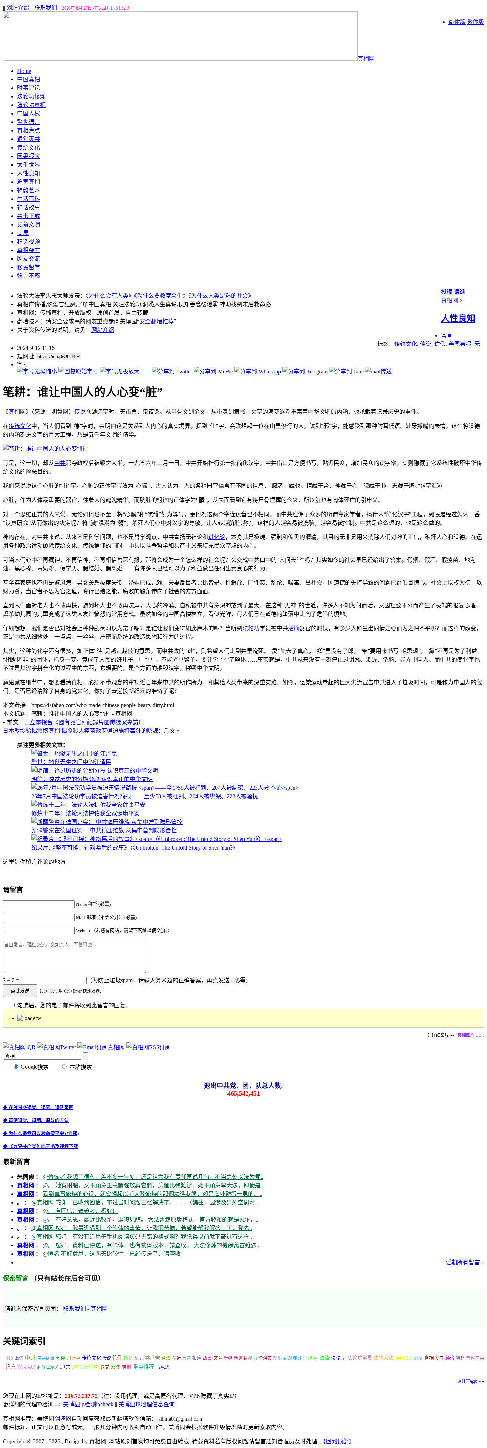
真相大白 (434, 1358)
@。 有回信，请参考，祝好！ (80, 1211)
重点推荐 (143, 1367)
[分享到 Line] (346, 371)
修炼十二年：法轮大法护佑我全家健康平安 (85, 813)
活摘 (293, 628)
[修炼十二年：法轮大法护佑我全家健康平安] (88, 805)
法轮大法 (384, 1358)
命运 (176, 1358)
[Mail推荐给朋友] (378, 371)
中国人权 (28, 113)
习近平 (74, 1358)
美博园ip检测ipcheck (88, 1404)
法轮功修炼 (31, 96)
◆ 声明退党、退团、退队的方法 (36, 1120)
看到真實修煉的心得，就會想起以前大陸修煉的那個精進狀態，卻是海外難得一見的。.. (152, 1194)
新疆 (228, 1358)
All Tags (467, 1381)
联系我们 (45, 8)
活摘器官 (403, 1358)
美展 (23, 233)
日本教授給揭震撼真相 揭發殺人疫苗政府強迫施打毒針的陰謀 (80, 731)
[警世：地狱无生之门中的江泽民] (74, 754)
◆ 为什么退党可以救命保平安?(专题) (41, 1133)
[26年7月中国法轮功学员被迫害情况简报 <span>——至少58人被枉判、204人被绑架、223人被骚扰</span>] (165, 788)
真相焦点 (28, 130)
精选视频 (28, 242)
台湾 (166, 1358)
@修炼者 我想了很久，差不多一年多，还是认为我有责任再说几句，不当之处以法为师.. (153, 1177)
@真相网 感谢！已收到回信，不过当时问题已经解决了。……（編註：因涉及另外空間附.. (144, 1202)
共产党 (152, 1358)
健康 (139, 1358)
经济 (450, 1358)
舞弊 (460, 1358)
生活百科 (28, 199)
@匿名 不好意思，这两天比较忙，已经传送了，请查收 (112, 1254)
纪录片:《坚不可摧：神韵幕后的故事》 (135, 848)
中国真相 (28, 79)
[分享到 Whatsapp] (257, 371)
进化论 (216, 537)
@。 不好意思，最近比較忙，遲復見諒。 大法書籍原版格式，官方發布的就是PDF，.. (150, 1220)
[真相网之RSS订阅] (148, 1047)
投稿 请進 (453, 292)
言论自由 (475, 1358)
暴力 (252, 1358)
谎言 (11, 1367)
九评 (60, 1358)
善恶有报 (459, 344)
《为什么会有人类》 (110, 296)
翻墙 (60, 1419)
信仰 (440, 344)
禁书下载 (28, 216)
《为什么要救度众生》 (161, 296)
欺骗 (277, 1358)
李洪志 (265, 1358)
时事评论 (28, 88)
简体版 (457, 22)
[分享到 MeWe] (213, 371)
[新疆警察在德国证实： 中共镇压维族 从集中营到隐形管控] (107, 822)
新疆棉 (240, 1358)
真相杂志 (28, 250)
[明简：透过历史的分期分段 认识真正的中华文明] (94, 771)
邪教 (115, 1367)
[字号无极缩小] (37, 371)
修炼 (129, 1358)
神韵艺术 (28, 190)
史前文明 (28, 224)
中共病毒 (46, 1358)
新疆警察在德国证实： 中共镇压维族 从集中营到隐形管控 (104, 830)
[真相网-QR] (19, 1047)
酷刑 (127, 1367)
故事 (207, 1358)
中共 (60, 463)
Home (24, 71)
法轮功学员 (359, 1358)
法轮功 (251, 628)
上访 (19, 1358)
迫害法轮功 (85, 1367)
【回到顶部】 (337, 1441)
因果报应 (28, 156)
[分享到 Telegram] (305, 371)
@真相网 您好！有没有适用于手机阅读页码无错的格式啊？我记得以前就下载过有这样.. (141, 1237)
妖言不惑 (28, 276)
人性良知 (28, 173)
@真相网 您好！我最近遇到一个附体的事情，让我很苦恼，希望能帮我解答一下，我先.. (141, 1228)
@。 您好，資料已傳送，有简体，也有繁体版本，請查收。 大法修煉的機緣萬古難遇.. (151, 1245)
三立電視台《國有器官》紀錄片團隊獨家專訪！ (84, 722)
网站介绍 (17, 8)
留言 (446, 336)
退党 (104, 1367)
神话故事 (28, 207)
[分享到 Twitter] (172, 371)
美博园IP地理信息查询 (146, 1404)
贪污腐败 (26, 1367)
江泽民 (310, 1358)
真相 (14, 412)
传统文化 (28, 148)
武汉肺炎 (292, 1358)
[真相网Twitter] (56, 1047)
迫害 (65, 1367)
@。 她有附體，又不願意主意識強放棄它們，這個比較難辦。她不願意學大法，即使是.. (153, 1185)
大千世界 (28, 165)
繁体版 (475, 22)
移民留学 (28, 267)
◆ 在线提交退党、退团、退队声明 (38, 1107)
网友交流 (28, 259)
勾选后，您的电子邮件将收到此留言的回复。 (73, 1005)
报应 (196, 1358)
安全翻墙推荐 (156, 321)
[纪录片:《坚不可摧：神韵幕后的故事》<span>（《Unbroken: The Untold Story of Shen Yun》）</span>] (156, 839)
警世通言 (28, 122)
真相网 (366, 59)
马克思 (163, 1367)
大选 (186, 1358)
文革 (218, 1358)
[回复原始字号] (78, 371)
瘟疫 (418, 1358)
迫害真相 (28, 182)
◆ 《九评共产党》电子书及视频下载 (40, 1146)
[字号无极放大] (120, 371)
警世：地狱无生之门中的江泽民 (71, 762)
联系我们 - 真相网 (85, 1309)
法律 (324, 1358)
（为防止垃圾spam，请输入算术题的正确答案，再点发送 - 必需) (167, 980)
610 (9, 1358)
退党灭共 (28, 139)
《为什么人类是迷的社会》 (221, 296)
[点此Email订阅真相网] (101, 1047)
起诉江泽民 (47, 1367)
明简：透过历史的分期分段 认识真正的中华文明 (92, 779)
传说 (425, 344)
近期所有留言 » (465, 1262)
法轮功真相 (31, 105)
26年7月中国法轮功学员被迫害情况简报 (144, 796)
